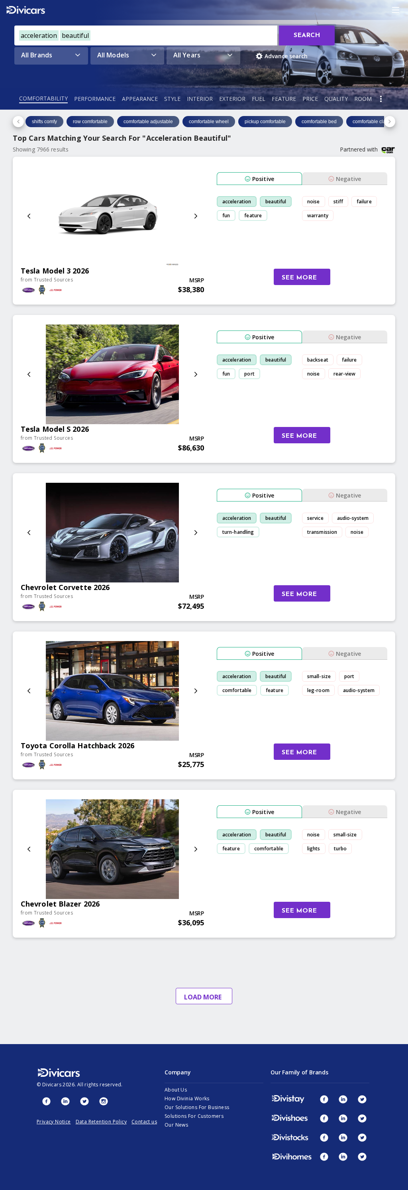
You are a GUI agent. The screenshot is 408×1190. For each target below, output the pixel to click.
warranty (317, 215)
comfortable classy (373, 121)
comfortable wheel (209, 121)
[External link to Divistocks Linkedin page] (343, 1137)
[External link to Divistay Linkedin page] (343, 1099)
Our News (176, 1124)
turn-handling (238, 532)
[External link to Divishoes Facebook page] (323, 1118)
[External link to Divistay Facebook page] (323, 1099)
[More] (381, 99)
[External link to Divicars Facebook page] (46, 1101)
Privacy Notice (54, 1121)
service (315, 518)
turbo (340, 848)
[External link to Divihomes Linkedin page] (343, 1156)
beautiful (275, 201)
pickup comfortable (265, 121)
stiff (338, 201)
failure (364, 201)
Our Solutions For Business (197, 1107)
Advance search (286, 56)
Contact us (144, 1121)
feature (253, 215)
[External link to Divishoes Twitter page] (362, 1118)
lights (313, 848)
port (249, 373)
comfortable (236, 690)
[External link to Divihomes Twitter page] (362, 1156)
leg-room (318, 690)
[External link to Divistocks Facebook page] (323, 1137)
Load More (203, 997)
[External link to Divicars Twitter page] (84, 1101)
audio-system (353, 518)
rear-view (344, 373)
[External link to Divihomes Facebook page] (323, 1156)
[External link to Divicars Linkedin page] (65, 1101)
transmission (322, 532)
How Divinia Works (187, 1098)
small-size (319, 676)
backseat (317, 359)
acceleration (236, 201)
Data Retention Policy (101, 1121)
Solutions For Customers (194, 1116)
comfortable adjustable (148, 121)
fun (226, 215)
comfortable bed (319, 121)
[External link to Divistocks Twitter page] (362, 1137)
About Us (176, 1089)
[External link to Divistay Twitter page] (362, 1099)
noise (313, 201)
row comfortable (90, 121)
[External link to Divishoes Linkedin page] (343, 1118)
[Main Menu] (396, 10)
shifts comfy (44, 121)
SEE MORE (299, 278)
